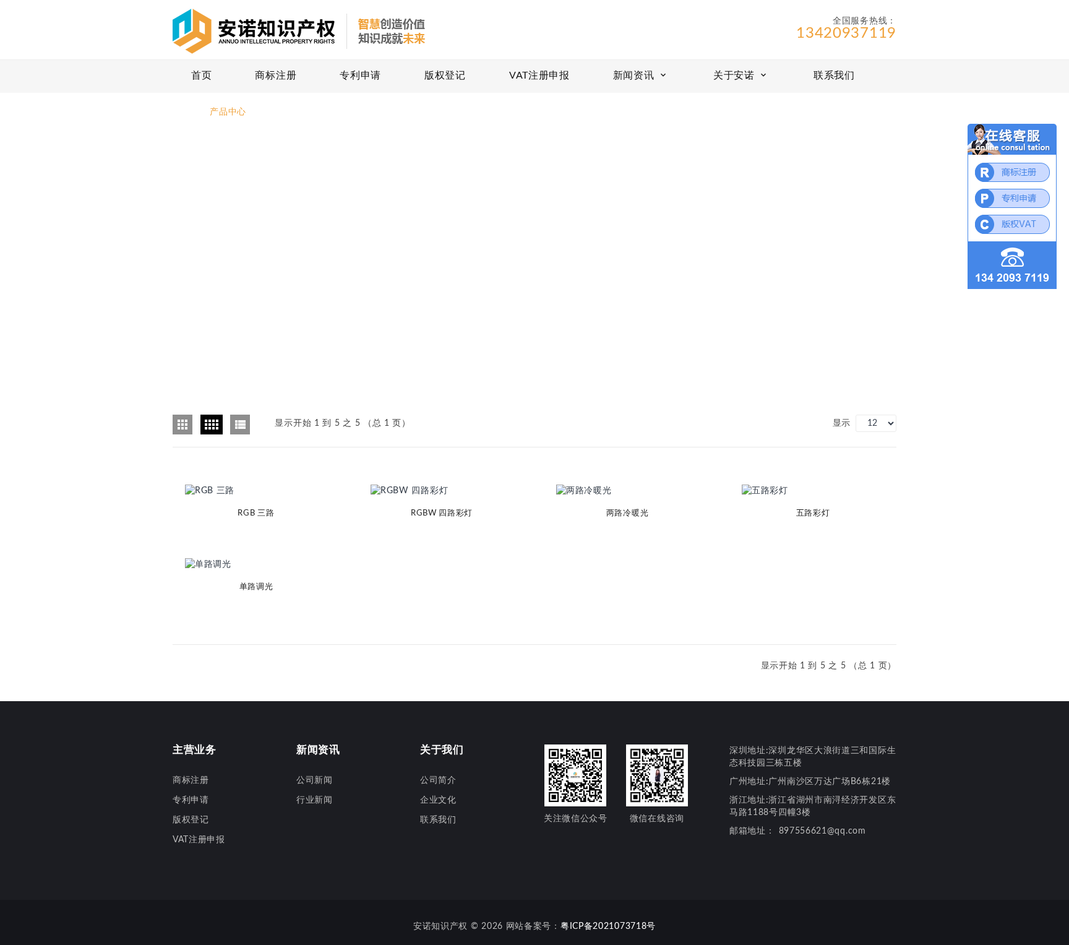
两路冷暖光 (627, 513)
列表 (240, 424)
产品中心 (228, 112)
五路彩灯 (813, 513)
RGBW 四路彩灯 (442, 513)
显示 (842, 423)
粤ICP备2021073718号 (608, 926)
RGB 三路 (256, 513)
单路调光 (256, 587)
